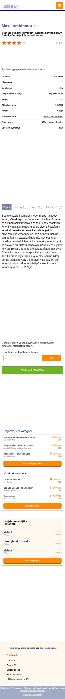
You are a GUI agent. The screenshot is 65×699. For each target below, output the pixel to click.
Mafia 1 (8, 532)
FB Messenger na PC (18, 679)
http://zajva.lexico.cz (53, 116)
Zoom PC (12, 665)
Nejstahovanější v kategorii (15, 522)
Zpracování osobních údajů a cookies (42, 689)
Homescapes (10, 496)
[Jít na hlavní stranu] (12, 8)
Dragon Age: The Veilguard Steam (20, 437)
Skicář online (13, 669)
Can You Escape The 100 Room (18, 488)
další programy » (32, 561)
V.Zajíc (60, 111)
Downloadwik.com (43, 688)
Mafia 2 (8, 550)
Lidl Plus (11, 660)
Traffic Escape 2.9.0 (13, 480)
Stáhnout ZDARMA (32, 370)
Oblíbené (12, 655)
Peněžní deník (14, 674)
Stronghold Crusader (17, 541)
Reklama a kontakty (32, 694)
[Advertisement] (33, 16)
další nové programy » (32, 464)
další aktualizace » (32, 506)
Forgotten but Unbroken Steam (18, 445)
